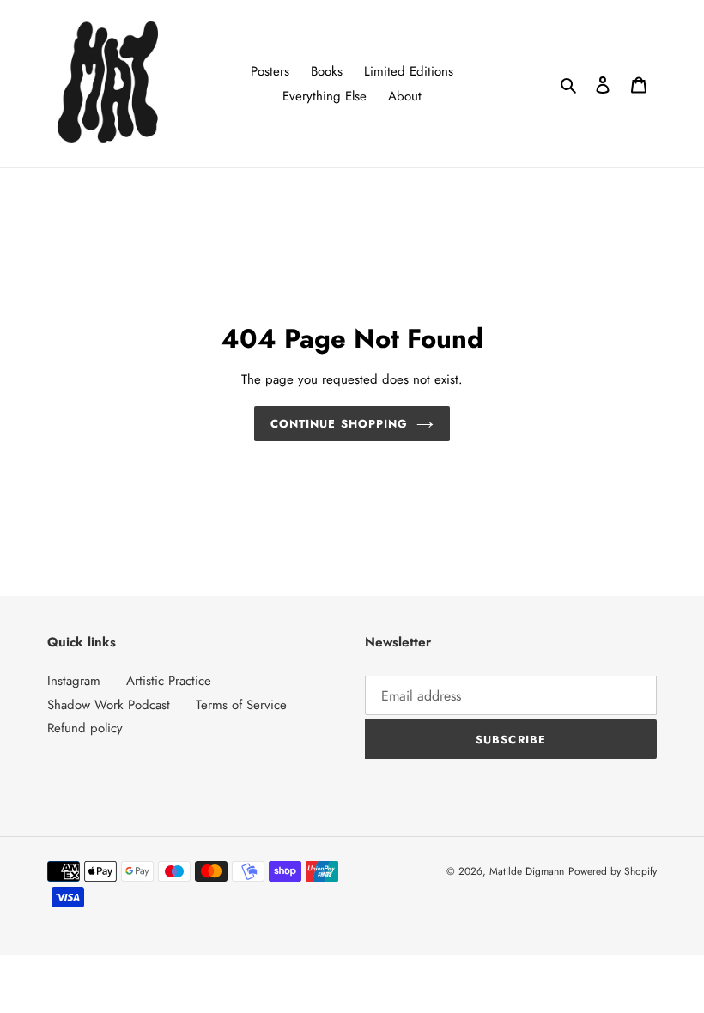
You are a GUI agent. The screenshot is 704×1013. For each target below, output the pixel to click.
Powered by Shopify (612, 871)
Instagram (73, 680)
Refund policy (85, 728)
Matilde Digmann (526, 871)
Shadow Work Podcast (108, 704)
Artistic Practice (168, 680)
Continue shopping (339, 424)
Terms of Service (241, 704)
